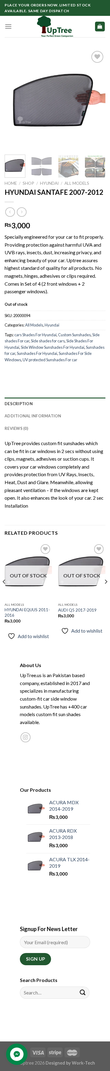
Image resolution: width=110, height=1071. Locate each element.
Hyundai (49, 183)
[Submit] (83, 992)
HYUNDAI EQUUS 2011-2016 (27, 612)
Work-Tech (83, 1063)
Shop (28, 183)
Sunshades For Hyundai (37, 353)
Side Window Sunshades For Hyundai (52, 347)
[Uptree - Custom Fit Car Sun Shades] (55, 26)
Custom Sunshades (74, 334)
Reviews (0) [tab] (16, 428)
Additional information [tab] (33, 415)
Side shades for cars (48, 340)
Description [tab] (19, 403)
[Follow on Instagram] (25, 737)
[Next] (95, 100)
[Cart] (100, 27)
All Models (76, 183)
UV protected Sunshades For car (50, 359)
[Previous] (14, 100)
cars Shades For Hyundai (35, 334)
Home (11, 183)
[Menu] (8, 26)
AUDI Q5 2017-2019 (77, 610)
